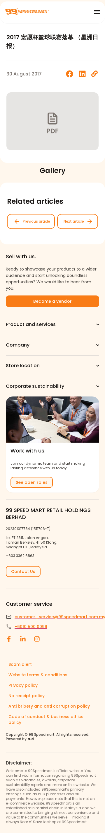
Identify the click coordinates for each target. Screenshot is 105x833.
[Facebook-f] (9, 639)
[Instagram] (37, 639)
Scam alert (20, 664)
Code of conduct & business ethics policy (45, 719)
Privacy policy (23, 685)
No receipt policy (26, 696)
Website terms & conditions (37, 675)
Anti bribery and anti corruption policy (49, 706)
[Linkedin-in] (23, 639)
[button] (70, 73)
